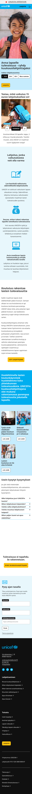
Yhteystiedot (6, 664)
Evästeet (5, 779)
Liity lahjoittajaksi (16, 359)
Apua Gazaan (6, 699)
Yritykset (5, 731)
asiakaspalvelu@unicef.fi (10, 660)
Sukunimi (6, 609)
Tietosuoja (5, 772)
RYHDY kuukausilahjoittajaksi (16, 565)
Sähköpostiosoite (9, 618)
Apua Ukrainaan (7, 695)
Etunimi (5, 600)
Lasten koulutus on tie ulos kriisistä (7, 463)
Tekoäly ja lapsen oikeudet (10, 727)
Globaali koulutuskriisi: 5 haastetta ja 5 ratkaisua (23, 430)
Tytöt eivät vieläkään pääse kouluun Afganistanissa (7, 430)
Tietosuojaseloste (7, 633)
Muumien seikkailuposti (9, 692)
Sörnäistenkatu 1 (7, 654)
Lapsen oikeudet (7, 724)
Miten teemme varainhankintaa (12, 689)
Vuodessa (17, 128)
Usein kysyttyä (6, 717)
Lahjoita (22, 6)
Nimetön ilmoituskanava (10, 783)
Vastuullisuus (6, 734)
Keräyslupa (5, 786)
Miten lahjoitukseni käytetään (11, 685)
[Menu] (29, 6)
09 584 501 (5, 662)
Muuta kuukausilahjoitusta (10, 682)
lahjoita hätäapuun (17, 1)
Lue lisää (6, 439)
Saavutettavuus (7, 776)
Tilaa (5, 628)
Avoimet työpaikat (8, 720)
